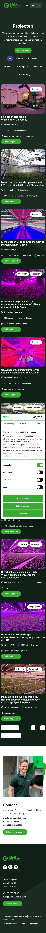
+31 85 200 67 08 (11, 821)
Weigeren (23, 514)
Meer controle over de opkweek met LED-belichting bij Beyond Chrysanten (22, 184)
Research (37, 66)
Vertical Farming (23, 74)
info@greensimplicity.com (15, 818)
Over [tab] (38, 424)
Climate (19, 58)
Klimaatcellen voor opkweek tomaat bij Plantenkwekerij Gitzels (22, 243)
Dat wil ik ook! (23, 50)
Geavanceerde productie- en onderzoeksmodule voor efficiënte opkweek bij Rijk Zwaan (20, 304)
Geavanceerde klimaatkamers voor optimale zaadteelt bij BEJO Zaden (20, 371)
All (10, 58)
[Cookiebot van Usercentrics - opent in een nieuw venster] (33, 417)
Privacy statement (10, 924)
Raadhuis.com (8, 920)
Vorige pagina (10, 728)
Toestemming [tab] (8, 424)
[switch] (40, 472)
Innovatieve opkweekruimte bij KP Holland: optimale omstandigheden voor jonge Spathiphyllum (20, 699)
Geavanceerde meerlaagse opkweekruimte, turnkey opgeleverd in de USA (23, 637)
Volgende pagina (11, 735)
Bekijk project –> (12, 142)
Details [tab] (23, 424)
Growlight (32, 58)
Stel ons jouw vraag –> (15, 832)
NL (36, 5)
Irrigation (8, 66)
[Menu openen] (27, 5)
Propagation (22, 66)
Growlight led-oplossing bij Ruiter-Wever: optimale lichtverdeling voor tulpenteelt (20, 575)
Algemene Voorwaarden (30, 924)
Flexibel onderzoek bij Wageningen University (14, 118)
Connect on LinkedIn (12, 825)
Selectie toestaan (23, 506)
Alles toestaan (23, 498)
